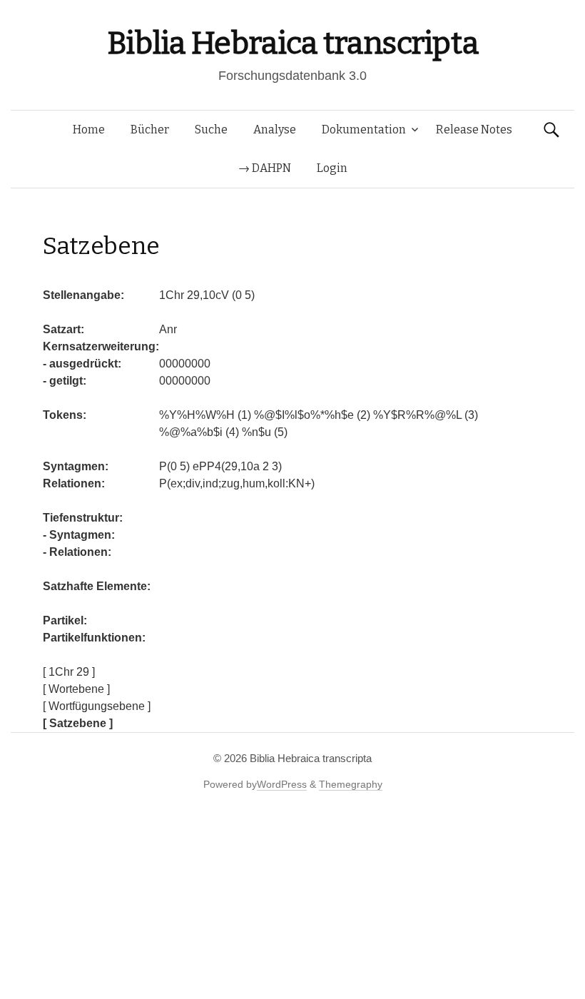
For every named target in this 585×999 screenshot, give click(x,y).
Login (332, 168)
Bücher (150, 129)
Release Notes (474, 129)
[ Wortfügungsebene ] (97, 706)
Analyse (274, 129)
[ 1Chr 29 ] (69, 672)
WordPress (282, 784)
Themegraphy (350, 784)
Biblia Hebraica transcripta (292, 43)
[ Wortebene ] (76, 689)
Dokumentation (364, 129)
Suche (211, 129)
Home (89, 129)
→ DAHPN (264, 168)
